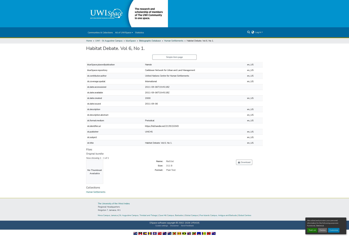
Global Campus (191, 215)
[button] (127, 13)
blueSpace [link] (131, 40)
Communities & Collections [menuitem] (100, 32)
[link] (244, 162)
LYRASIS (195, 222)
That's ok (312, 230)
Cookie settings (161, 226)
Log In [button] (258, 32)
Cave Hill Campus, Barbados (171, 215)
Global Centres (244, 215)
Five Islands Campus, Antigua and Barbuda (218, 215)
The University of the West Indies (114, 203)
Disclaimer (174, 226)
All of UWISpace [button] (123, 32)
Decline (323, 230)
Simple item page (174, 57)
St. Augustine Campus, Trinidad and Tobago (138, 215)
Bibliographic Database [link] (150, 40)
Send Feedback (187, 226)
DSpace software (158, 222)
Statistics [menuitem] (139, 32)
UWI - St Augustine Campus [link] (109, 40)
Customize (334, 230)
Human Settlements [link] (173, 40)
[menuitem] (124, 32)
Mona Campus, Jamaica (108, 215)
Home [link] (89, 40)
